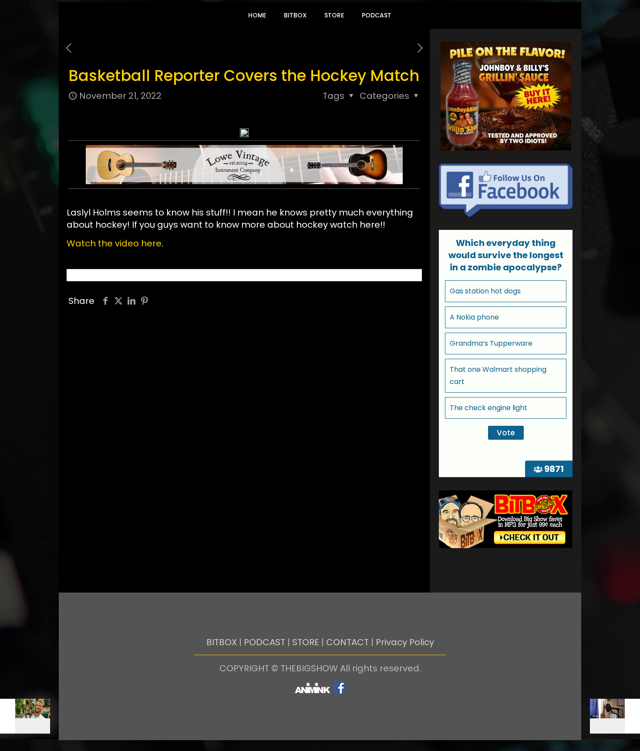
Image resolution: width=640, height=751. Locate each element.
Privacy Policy (405, 642)
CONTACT (347, 642)
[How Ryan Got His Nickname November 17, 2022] (25, 716)
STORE (305, 642)
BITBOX (221, 642)
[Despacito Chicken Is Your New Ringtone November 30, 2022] (615, 716)
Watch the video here (114, 243)
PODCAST (264, 642)
